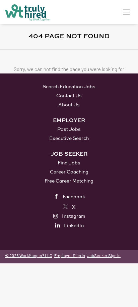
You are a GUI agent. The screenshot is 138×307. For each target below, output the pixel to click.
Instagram (73, 216)
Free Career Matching (69, 180)
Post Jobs (69, 129)
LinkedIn (74, 225)
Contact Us (69, 95)
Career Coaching (69, 171)
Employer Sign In (69, 255)
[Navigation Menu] (126, 12)
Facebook (74, 196)
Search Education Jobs (69, 86)
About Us (69, 104)
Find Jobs (69, 162)
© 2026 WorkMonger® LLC (28, 255)
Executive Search (69, 138)
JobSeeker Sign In (104, 255)
